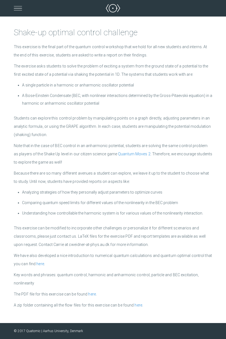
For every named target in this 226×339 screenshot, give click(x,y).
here (40, 264)
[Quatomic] (113, 8)
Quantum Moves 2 (134, 154)
